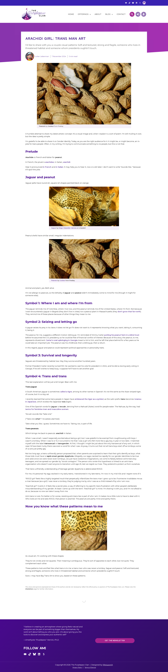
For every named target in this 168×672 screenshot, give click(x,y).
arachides (49, 162)
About (98, 14)
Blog (108, 14)
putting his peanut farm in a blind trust (121, 335)
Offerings (83, 14)
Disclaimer (29, 589)
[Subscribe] (143, 14)
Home (71, 14)
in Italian (59, 167)
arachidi (66, 162)
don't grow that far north (129, 312)
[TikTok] (129, 3)
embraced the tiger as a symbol (89, 399)
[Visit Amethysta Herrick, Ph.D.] (144, 2)
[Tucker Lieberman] (29, 56)
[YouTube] (126, 3)
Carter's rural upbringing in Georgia (61, 340)
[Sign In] (138, 14)
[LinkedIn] (136, 3)
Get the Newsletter (115, 640)
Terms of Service (90, 667)
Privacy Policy (77, 667)
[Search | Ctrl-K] (132, 14)
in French (47, 167)
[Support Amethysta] (140, 3)
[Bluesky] (133, 3)
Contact (121, 14)
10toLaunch (108, 665)
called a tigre (66, 392)
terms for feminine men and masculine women (46, 409)
